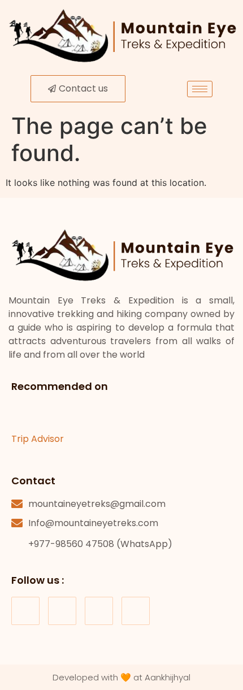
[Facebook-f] (25, 611)
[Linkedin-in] (136, 611)
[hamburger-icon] (199, 89)
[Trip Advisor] (22, 414)
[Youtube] (99, 611)
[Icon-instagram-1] (62, 611)
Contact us (83, 88)
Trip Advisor (37, 438)
